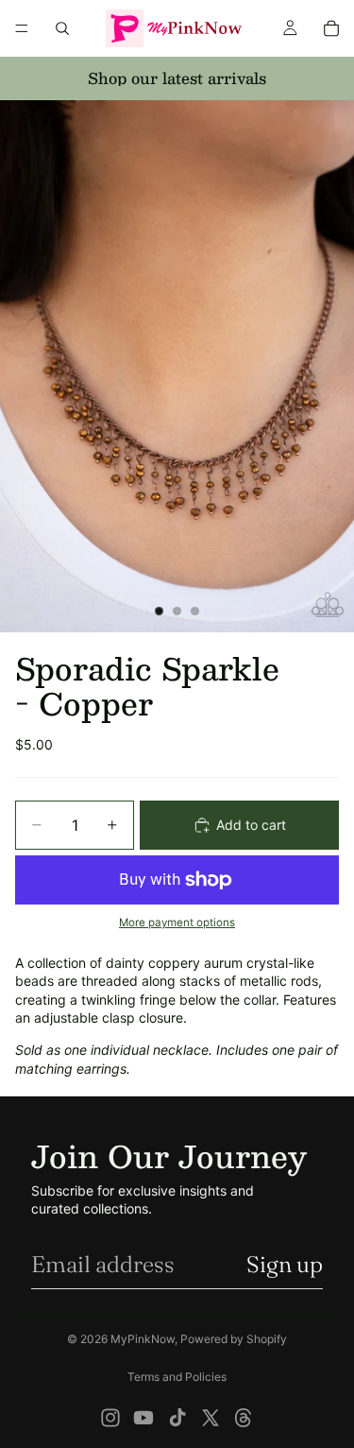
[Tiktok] (177, 1417)
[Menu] (21, 28)
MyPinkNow (142, 1339)
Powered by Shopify (233, 1339)
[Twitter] (210, 1417)
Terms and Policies (177, 1377)
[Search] (62, 28)
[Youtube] (143, 1417)
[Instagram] (110, 1417)
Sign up (284, 1264)
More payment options (177, 922)
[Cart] (331, 28)
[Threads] (243, 1417)
